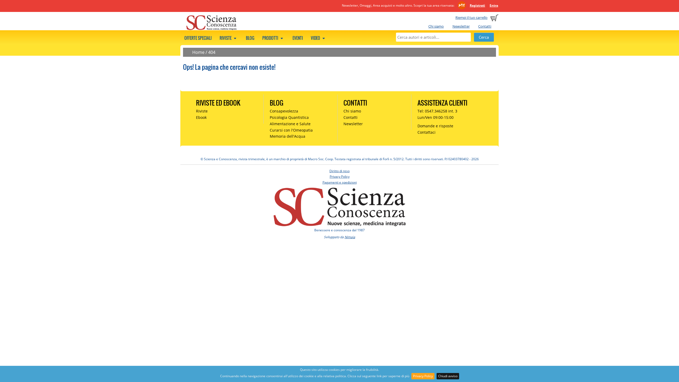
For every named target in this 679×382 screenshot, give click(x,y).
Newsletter (461, 26)
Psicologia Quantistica (289, 117)
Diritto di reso (339, 171)
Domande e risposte (435, 125)
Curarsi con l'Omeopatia (291, 130)
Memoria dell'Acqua (287, 136)
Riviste (226, 38)
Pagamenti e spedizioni (340, 182)
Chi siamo (436, 26)
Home (198, 52)
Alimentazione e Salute (290, 123)
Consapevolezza (284, 111)
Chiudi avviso (448, 376)
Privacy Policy (423, 376)
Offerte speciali (198, 38)
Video (316, 38)
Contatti (484, 26)
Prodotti (270, 38)
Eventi (298, 38)
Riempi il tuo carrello (471, 17)
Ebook (201, 117)
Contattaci (426, 132)
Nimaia (350, 237)
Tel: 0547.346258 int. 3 (437, 111)
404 (211, 52)
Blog (250, 38)
